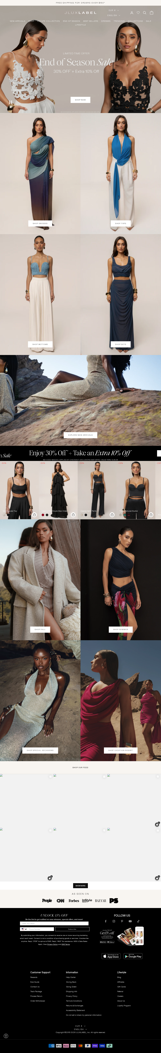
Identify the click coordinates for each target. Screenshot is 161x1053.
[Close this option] (6, 1036)
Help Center (71, 977)
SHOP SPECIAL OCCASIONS (40, 750)
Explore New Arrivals (80, 435)
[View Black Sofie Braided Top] (19, 490)
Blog (119, 977)
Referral (120, 991)
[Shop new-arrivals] (80, 400)
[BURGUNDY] (129, 515)
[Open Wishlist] (138, 12)
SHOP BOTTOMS (40, 344)
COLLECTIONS (135, 21)
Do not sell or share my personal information (84, 1015)
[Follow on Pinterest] (122, 921)
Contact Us (34, 986)
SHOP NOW (80, 108)
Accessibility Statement (75, 1010)
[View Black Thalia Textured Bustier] (136, 490)
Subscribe (72, 929)
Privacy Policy (52, 944)
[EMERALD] (125, 515)
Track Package (36, 991)
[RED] (43, 515)
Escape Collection (48, 21)
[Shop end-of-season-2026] (80, 59)
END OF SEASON (71, 21)
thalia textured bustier (128, 511)
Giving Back (71, 982)
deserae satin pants (88, 511)
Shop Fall (40, 629)
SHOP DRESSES (40, 223)
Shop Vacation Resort (120, 750)
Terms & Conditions (74, 1001)
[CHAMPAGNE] (82, 515)
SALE (148, 21)
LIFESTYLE (80, 25)
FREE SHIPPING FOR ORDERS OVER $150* (80, 3)
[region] (80, 59)
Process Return (36, 996)
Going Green (71, 986)
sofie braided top (10, 511)
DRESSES (106, 21)
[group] (80, 453)
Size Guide (34, 982)
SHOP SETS (120, 344)
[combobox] (24, 929)
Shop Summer (120, 629)
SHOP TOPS (120, 223)
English (112, 15)
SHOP (31, 21)
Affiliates (120, 982)
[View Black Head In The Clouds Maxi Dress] (58, 490)
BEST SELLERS (90, 21)
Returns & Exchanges (74, 1005)
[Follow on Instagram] (113, 921)
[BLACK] (9, 515)
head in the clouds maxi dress (54, 511)
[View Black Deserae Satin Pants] (97, 490)
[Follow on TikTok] (138, 921)
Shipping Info (71, 991)
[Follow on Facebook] (105, 921)
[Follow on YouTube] (130, 921)
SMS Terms (66, 944)
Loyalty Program (124, 1005)
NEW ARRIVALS (17, 21)
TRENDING (119, 21)
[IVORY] (5, 515)
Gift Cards (121, 986)
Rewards (33, 977)
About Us (121, 1001)
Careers (120, 996)
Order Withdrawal (37, 1001)
